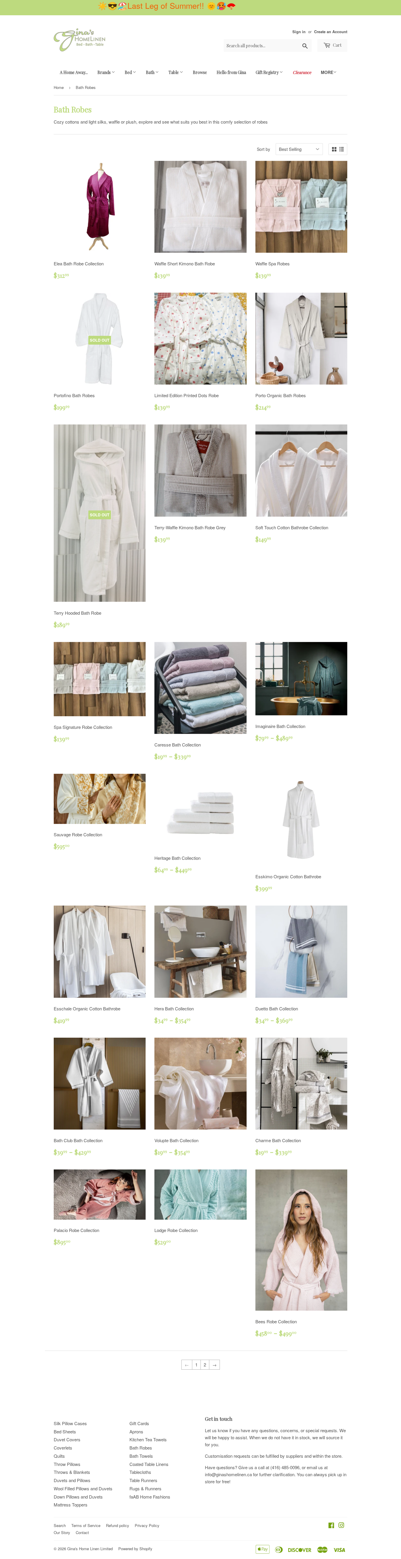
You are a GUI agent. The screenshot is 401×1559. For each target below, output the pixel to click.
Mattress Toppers (70, 1504)
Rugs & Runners (145, 1488)
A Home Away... (74, 72)
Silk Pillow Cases (70, 1423)
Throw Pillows (67, 1464)
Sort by (263, 149)
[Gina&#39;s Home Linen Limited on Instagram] (341, 1526)
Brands (104, 72)
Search (60, 1525)
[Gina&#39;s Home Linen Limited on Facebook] (331, 1526)
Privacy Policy (147, 1525)
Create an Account (330, 31)
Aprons (136, 1431)
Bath (150, 72)
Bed (129, 72)
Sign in (299, 31)
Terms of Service (85, 1525)
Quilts (59, 1456)
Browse (200, 72)
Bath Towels (141, 1456)
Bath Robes (140, 1448)
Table (174, 72)
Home (59, 87)
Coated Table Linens (149, 1464)
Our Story (62, 1532)
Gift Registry (267, 72)
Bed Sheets (65, 1431)
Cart (336, 45)
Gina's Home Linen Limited (90, 1548)
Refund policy (117, 1525)
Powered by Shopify (135, 1548)
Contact (82, 1532)
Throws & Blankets (72, 1472)
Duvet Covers (67, 1439)
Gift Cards (139, 1423)
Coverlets (63, 1448)
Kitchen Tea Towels (148, 1439)
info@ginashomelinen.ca (228, 1474)
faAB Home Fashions (149, 1497)
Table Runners (143, 1480)
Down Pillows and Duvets (78, 1497)
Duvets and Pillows (72, 1480)
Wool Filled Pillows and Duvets (83, 1488)
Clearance (302, 72)
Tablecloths (140, 1472)
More (327, 72)
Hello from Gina (231, 72)
